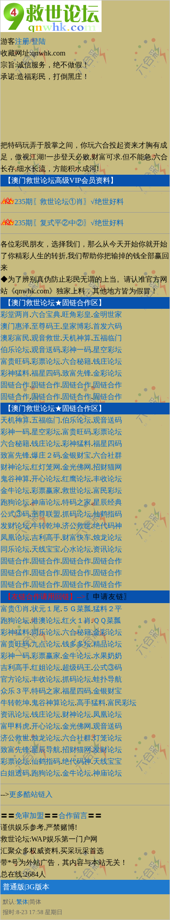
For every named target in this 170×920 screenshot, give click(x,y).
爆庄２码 (45, 455)
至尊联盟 (45, 514)
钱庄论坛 (107, 361)
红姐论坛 (45, 667)
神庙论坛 (45, 502)
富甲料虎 (14, 726)
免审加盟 (29, 815)
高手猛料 (91, 702)
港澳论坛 (45, 620)
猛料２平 (107, 609)
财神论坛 (14, 467)
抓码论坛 (76, 514)
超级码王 (76, 667)
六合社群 (107, 455)
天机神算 (76, 338)
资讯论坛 (107, 549)
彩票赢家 (45, 490)
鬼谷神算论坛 (53, 702)
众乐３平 (14, 691)
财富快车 (76, 537)
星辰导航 (45, 749)
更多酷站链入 (31, 794)
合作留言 (72, 815)
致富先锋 (76, 373)
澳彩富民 (14, 338)
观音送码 (45, 349)
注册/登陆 (30, 41)
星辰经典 (107, 502)
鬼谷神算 (14, 479)
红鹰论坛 (76, 479)
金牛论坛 (14, 490)
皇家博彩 (76, 326)
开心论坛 (45, 479)
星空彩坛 (107, 349)
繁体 (22, 901)
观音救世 (45, 338)
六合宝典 (45, 314)
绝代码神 (107, 526)
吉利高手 (45, 537)
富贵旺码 (14, 361)
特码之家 (76, 502)
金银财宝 (76, 455)
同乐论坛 (14, 549)
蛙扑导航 (107, 679)
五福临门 (107, 338)
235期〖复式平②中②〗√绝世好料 (69, 223)
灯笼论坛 (107, 738)
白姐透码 (14, 773)
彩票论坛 (45, 361)
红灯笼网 (45, 467)
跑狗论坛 (14, 502)
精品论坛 (107, 644)
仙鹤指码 (107, 514)
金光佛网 (76, 467)
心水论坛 (76, 549)
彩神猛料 (14, 373)
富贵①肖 (14, 609)
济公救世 (76, 526)
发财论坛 (14, 526)
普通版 (13, 887)
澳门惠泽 (14, 326)
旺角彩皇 (76, 314)
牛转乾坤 (45, 526)
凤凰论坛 (14, 537)
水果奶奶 (107, 656)
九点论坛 (45, 644)
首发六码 (107, 326)
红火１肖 (76, 620)
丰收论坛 (107, 479)
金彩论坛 (107, 373)
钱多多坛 (76, 644)
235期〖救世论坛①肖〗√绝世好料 (69, 201)
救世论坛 (76, 490)
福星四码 (45, 373)
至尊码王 (45, 326)
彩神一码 (76, 349)
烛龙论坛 (107, 537)
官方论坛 (14, 679)
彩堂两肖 (14, 314)
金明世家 (107, 314)
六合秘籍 (76, 361)
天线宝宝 (45, 549)
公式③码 (14, 514)
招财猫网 (107, 467)
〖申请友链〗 (108, 596)
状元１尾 (45, 609)
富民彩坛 (107, 490)
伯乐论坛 (14, 349)
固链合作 (14, 385)
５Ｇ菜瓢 (76, 609)
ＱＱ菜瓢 (107, 620)
